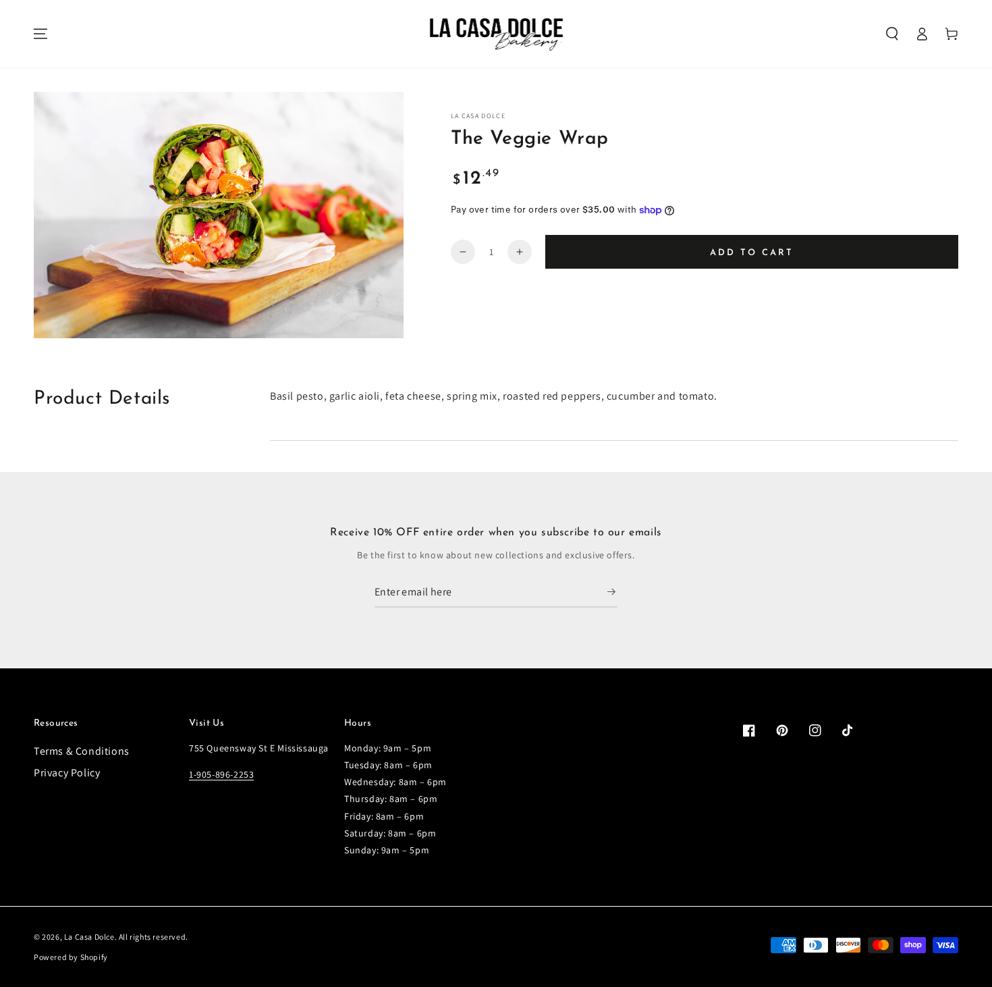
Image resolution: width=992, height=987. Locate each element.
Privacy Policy (67, 773)
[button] (892, 34)
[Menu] (40, 34)
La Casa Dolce (89, 937)
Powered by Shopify (71, 957)
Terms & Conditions (82, 751)
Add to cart (752, 252)
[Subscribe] (612, 592)
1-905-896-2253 (221, 774)
